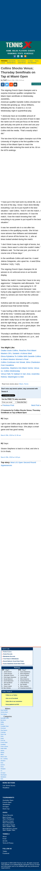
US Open (3, 772)
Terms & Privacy (8, 843)
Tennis (26, 384)
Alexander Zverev (9, 675)
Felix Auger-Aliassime (10, 677)
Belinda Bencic (11, 62)
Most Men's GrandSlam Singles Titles (9, 825)
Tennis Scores (7, 651)
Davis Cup (3, 734)
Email (4, 838)
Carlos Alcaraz (8, 673)
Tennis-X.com (21, 863)
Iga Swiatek (23, 684)
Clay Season (4, 730)
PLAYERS (23, 51)
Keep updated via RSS (12, 704)
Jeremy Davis (4, 712)
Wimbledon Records (9, 656)
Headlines (6, 787)
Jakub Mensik (22, 62)
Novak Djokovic (8, 679)
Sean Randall (4, 710)
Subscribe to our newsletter (14, 701)
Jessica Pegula (24, 675)
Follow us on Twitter (11, 695)
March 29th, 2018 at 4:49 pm (10, 457)
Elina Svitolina (22, 61)
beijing (2, 722)
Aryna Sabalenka (25, 672)
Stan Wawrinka (32, 62)
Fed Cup (3, 740)
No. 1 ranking (4, 758)
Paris (2, 762)
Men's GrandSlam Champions (8, 818)
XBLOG (15, 51)
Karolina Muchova (25, 681)
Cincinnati (3, 728)
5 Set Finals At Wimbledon (11, 659)
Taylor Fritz (7, 684)
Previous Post (8, 405)
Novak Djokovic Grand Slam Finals (13, 661)
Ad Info (5, 841)
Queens (3, 764)
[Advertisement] (20, 20)
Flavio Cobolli (8, 686)
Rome (2, 766)
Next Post (35, 405)
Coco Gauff (23, 677)
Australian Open (5, 718)
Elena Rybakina (24, 673)
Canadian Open (5, 726)
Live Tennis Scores (9, 785)
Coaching (3, 732)
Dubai (2, 738)
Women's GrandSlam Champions (8, 821)
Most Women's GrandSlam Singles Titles (10, 829)
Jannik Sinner (8, 672)
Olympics (3, 760)
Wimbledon (3, 777)
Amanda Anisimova (25, 688)
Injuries (2, 750)
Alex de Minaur (8, 682)
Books (2, 724)
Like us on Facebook (12, 698)
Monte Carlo (4, 756)
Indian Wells (4, 748)
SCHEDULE (28, 53)
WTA (2, 779)
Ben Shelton (7, 688)
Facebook (6, 853)
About (5, 836)
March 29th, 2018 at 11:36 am (11, 435)
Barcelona (3, 720)
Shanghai (3, 768)
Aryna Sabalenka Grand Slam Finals (14, 663)
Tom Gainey (4, 714)
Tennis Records (7, 654)
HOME (8, 51)
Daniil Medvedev (8, 681)
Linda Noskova (24, 682)
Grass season (4, 746)
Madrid (2, 752)
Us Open (30, 61)
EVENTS (31, 51)
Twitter (5, 851)
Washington (4, 774)
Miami (21, 384)
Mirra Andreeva (24, 679)
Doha (2, 736)
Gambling (3, 744)
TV (1, 770)
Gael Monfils (12, 61)
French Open (4, 742)
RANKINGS (12, 53)
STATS (20, 53)
